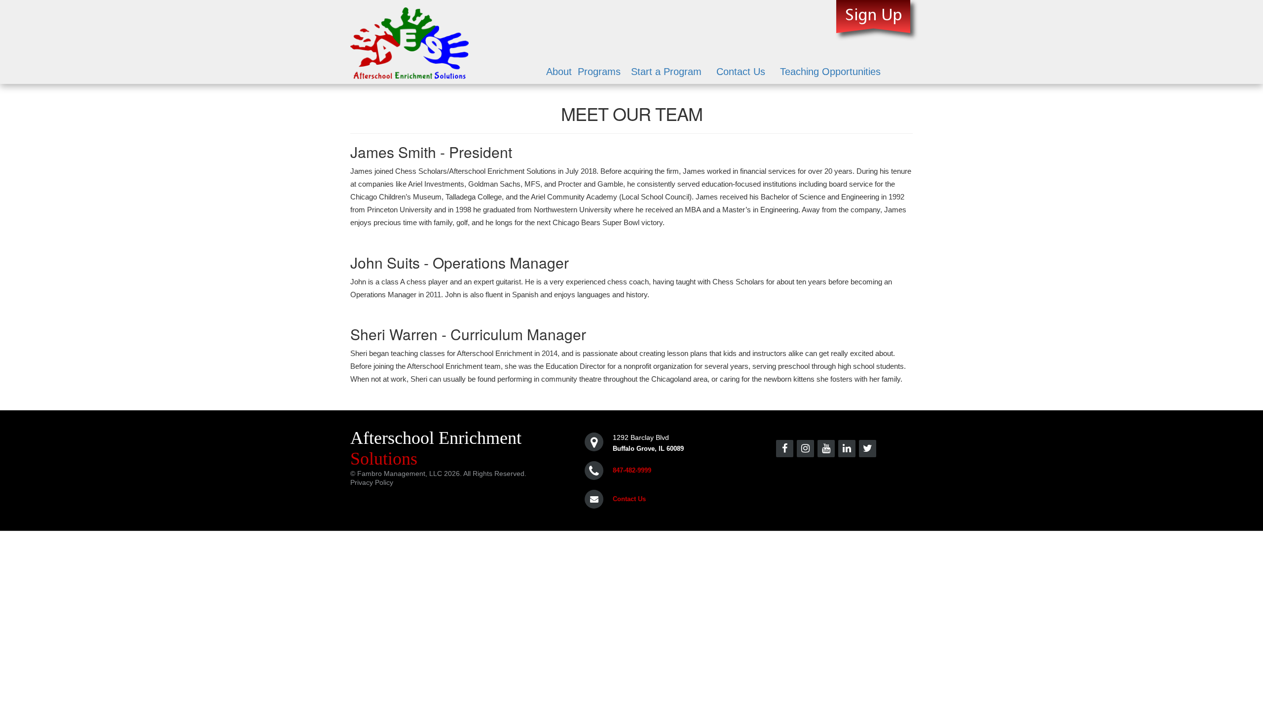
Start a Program (666, 71)
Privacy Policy (371, 482)
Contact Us (740, 71)
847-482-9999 (632, 470)
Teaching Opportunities (830, 71)
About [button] (559, 71)
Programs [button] (599, 71)
